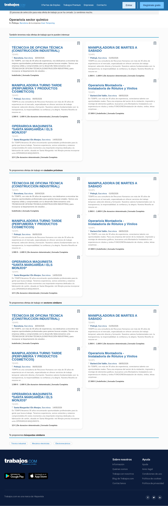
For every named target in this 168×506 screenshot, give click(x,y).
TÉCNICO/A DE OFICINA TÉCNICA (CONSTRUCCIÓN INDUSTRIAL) (37, 49)
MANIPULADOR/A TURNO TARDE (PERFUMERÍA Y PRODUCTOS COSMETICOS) (37, 88)
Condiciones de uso (152, 474)
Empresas (89, 5)
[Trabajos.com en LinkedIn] (160, 497)
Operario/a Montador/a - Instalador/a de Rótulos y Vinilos (112, 87)
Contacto (102, 5)
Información (118, 464)
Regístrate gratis (152, 5)
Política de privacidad (153, 483)
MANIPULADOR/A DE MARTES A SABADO (112, 49)
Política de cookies (151, 479)
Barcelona (24, 23)
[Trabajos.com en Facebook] (148, 497)
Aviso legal (147, 469)
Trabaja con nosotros (123, 474)
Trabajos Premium (72, 5)
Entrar (129, 5)
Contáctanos (119, 483)
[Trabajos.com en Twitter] (154, 497)
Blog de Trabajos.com (123, 479)
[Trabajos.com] (14, 7)
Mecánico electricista (40, 443)
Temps (15, 55)
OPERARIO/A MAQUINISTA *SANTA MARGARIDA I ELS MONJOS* (32, 129)
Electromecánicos (63, 443)
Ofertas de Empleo (50, 5)
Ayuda (145, 464)
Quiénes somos (120, 469)
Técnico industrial (18, 443)
